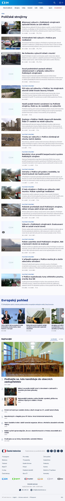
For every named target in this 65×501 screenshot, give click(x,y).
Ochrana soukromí (23, 497)
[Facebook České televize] (51, 451)
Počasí (25, 467)
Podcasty (46, 463)
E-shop (4, 470)
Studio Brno (46, 460)
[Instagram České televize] (48, 451)
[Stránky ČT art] (50, 479)
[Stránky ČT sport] (16, 479)
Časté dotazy (6, 473)
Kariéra (45, 467)
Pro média (26, 456)
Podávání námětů (28, 470)
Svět (36, 8)
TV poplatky (26, 460)
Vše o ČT (25, 473)
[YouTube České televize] (54, 451)
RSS (62, 497)
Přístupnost (33, 497)
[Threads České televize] (61, 451)
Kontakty (46, 473)
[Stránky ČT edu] (60, 479)
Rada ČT (4, 467)
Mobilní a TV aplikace (49, 470)
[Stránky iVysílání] (29, 479)
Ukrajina (17, 8)
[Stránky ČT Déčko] (40, 479)
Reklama (4, 460)
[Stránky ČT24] (4, 479)
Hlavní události (7, 8)
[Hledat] (54, 2)
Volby (23, 8)
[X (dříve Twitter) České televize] (58, 451)
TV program (5, 456)
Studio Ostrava (27, 463)
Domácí (30, 8)
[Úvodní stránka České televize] (11, 451)
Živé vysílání (46, 456)
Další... (42, 8)
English (15, 497)
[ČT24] (5, 3)
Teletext (4, 463)
